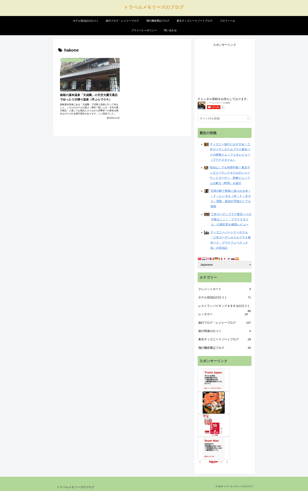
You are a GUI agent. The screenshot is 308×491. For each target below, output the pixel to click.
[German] (216, 258)
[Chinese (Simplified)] (200, 258)
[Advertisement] (225, 70)
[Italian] (220, 258)
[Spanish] (237, 258)
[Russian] (233, 258)
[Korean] (229, 258)
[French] (212, 258)
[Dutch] (204, 258)
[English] (208, 258)
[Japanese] (225, 258)
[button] (248, 118)
